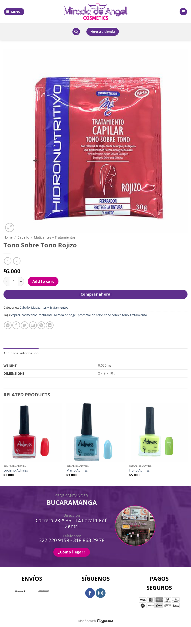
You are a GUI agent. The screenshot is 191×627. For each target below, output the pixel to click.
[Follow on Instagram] (101, 593)
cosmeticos (29, 315)
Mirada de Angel (65, 315)
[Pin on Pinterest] (41, 325)
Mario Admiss (77, 470)
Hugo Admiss (139, 470)
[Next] (187, 444)
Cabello (23, 237)
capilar (15, 315)
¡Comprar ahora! (95, 294)
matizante (46, 315)
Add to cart (43, 281)
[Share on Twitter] (24, 325)
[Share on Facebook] (16, 325)
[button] (14, 12)
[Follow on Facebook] (90, 593)
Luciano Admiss (15, 470)
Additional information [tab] (21, 353)
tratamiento (138, 315)
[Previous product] (16, 260)
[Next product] (7, 260)
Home (8, 237)
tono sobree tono (116, 315)
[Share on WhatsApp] (8, 325)
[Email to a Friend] (33, 325)
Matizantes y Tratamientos (54, 237)
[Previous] (3, 444)
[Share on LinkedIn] (50, 325)
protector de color (90, 315)
